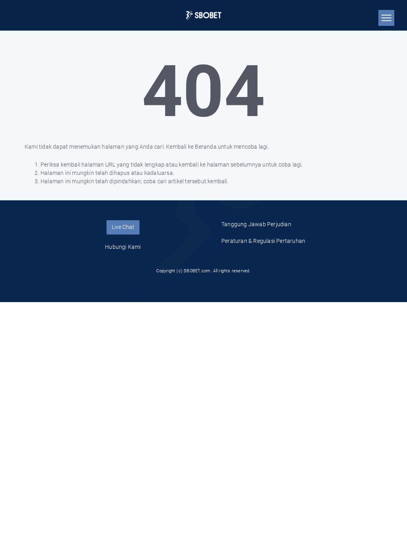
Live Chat (123, 227)
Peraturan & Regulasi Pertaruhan (263, 241)
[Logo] (203, 15)
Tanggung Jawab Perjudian (256, 224)
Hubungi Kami (123, 247)
